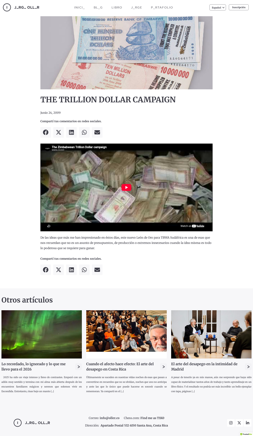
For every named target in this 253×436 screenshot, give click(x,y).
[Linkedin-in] (247, 423)
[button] (45, 132)
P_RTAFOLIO (162, 7)
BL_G (98, 7)
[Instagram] (231, 423)
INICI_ (79, 7)
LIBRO (117, 7)
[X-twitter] (239, 423)
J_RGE (136, 7)
